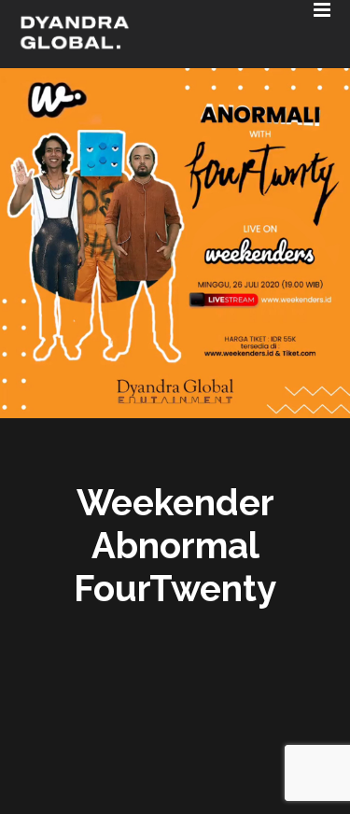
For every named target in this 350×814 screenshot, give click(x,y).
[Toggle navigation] (147, 4)
